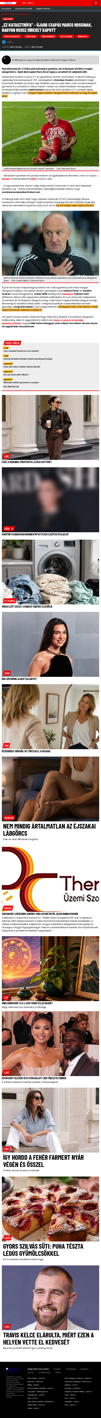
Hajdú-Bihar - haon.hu (36, 1405)
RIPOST (5, 14)
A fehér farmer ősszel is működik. (21, 1170)
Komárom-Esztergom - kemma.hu (78, 1382)
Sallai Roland (66, 36)
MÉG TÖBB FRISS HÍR (11, 386)
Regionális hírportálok (38, 1369)
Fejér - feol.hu (33, 1398)
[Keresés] (90, 3)
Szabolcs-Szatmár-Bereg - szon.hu (78, 1392)
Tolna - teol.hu (70, 1395)
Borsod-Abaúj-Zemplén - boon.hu (41, 1388)
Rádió (58, 1372)
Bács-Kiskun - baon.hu (36, 1378)
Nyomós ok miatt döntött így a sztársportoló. (28, 1348)
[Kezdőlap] (8, 3)
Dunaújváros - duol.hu (36, 1395)
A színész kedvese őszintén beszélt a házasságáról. (30, 1082)
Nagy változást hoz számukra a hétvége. (24, 1007)
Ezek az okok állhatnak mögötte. (20, 839)
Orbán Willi (82, 36)
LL (14, 42)
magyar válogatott (12, 36)
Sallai (33, 178)
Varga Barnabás (48, 36)
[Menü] (96, 3)
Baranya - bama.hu (35, 1382)
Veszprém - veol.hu (72, 1402)
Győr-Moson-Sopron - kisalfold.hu (41, 1402)
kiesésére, (68, 293)
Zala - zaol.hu (70, 1405)
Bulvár (31, 1372)
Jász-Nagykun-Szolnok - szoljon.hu (78, 1378)
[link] (6, 456)
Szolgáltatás (44, 1372)
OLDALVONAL (24, 14)
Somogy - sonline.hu (73, 1388)
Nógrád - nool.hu (71, 1385)
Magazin (85, 1369)
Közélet (57, 1369)
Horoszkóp (6, 8)
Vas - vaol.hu (70, 1398)
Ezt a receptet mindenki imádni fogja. (23, 1259)
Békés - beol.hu (33, 1385)
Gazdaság (71, 1369)
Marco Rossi (31, 36)
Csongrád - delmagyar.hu (38, 1392)
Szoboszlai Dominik (23, 8)
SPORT (13, 14)
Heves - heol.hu (33, 1408)
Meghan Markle (43, 8)
